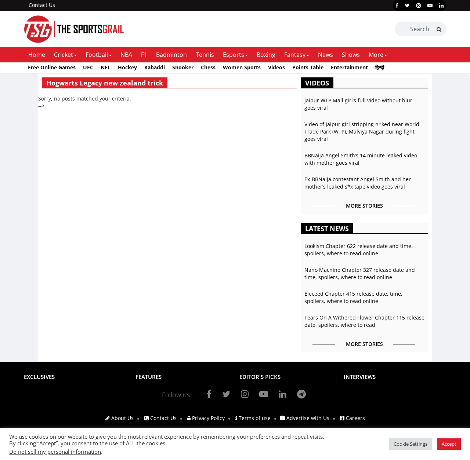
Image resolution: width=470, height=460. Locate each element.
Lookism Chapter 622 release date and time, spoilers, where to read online (358, 249)
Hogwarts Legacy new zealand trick (104, 83)
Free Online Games (52, 67)
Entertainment (349, 67)
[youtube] (430, 5)
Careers (354, 418)
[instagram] (418, 5)
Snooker (183, 67)
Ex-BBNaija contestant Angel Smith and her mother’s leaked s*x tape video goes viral (357, 183)
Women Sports (242, 67)
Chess (208, 67)
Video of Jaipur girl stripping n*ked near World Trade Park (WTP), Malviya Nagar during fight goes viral (361, 131)
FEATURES (148, 376)
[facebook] (397, 5)
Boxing (266, 55)
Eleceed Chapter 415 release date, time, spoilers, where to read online (353, 297)
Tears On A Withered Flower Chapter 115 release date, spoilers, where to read (364, 321)
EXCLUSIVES (39, 376)
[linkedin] (441, 5)
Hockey (127, 67)
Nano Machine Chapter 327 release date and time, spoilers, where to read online (359, 273)
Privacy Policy (208, 418)
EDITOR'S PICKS (260, 376)
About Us (122, 418)
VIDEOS (317, 83)
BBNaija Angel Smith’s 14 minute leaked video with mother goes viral (360, 159)
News (325, 55)
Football (97, 55)
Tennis (205, 55)
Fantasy (295, 55)
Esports (233, 55)
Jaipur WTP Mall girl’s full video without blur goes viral (358, 104)
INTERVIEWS (360, 376)
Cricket (63, 55)
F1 (144, 55)
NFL (106, 67)
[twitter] (407, 5)
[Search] (439, 29)
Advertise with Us (307, 418)
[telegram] (301, 394)
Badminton (171, 55)
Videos (276, 67)
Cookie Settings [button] (410, 444)
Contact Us (42, 4)
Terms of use (254, 418)
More (376, 55)
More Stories (364, 205)
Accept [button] (449, 444)
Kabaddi (154, 67)
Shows (351, 55)
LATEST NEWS (327, 228)
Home (36, 55)
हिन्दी (379, 67)
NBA (126, 55)
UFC (88, 67)
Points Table (307, 67)
